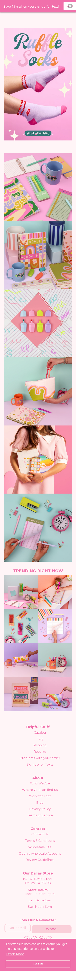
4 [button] (36, 134)
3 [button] (32, 134)
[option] (38, 84)
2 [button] (28, 134)
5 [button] (40, 134)
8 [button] (52, 134)
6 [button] (44, 134)
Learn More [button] (15, 954)
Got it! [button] (38, 964)
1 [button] (24, 134)
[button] (70, 6)
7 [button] (48, 134)
